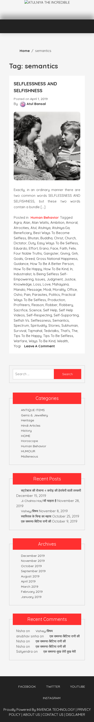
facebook (27, 686)
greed (30, 258)
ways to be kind (42, 341)
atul (34, 228)
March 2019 (29, 587)
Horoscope (29, 441)
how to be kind (56, 269)
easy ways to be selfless (57, 243)
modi (47, 289)
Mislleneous (29, 456)
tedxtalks (51, 331)
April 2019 (28, 581)
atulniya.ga (61, 228)
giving (65, 253)
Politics (54, 294)
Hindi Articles (30, 425)
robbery (66, 305)
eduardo (20, 248)
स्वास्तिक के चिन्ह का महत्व (36, 516)
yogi (17, 346)
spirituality (39, 325)
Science (35, 310)
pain (27, 294)
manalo (19, 289)
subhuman (69, 325)
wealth (62, 341)
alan (26, 222)
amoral (72, 222)
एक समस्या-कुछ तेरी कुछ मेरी (59, 651)
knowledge (23, 284)
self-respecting (39, 315)
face (54, 248)
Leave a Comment (39, 346)
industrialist (22, 274)
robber (51, 305)
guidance (21, 263)
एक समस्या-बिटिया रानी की (36, 521)
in (71, 269)
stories (54, 325)
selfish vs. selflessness (32, 320)
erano (44, 248)
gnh (75, 253)
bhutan (33, 238)
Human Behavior (45, 217)
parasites (39, 294)
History (26, 430)
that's (65, 331)
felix (72, 248)
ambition (57, 222)
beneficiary (23, 233)
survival (20, 331)
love (47, 284)
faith (63, 248)
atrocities (21, 228)
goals (18, 258)
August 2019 (30, 576)
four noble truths (28, 253)
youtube (77, 686)
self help (50, 310)
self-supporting (66, 315)
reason (37, 305)
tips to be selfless (58, 336)
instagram (51, 698)
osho (18, 294)
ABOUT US (32, 714)
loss (37, 284)
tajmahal (35, 331)
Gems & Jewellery (34, 415)
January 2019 (31, 597)
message (34, 289)
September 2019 (33, 571)
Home (25, 50)
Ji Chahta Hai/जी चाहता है (38, 501)
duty (32, 243)
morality (59, 289)
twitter (53, 686)
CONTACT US (53, 714)
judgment (55, 279)
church (70, 238)
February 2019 (32, 592)
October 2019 (31, 566)
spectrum (21, 325)
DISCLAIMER (75, 714)
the (75, 331)
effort (33, 248)
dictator (20, 243)
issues (40, 279)
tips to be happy (28, 336)
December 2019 (33, 556)
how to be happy (28, 269)
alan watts (40, 222)
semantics (60, 320)
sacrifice (21, 310)
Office (72, 289)
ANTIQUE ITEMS (33, 410)
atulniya (44, 228)
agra (18, 222)
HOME (25, 436)
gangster (51, 253)
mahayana (60, 284)
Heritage (27, 420)
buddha (46, 238)
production (56, 300)
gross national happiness (57, 258)
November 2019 (33, 561)
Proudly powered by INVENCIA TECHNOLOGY (39, 709)
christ (58, 238)
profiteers (22, 305)
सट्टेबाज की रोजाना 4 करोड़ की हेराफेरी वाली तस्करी (51, 490)
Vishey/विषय (29, 511)
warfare (20, 341)
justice (70, 279)
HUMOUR (28, 451)
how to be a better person (52, 263)
